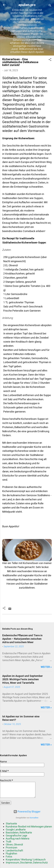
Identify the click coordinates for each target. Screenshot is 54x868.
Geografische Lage (16, 835)
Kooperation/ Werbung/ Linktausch (26, 859)
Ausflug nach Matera (17, 838)
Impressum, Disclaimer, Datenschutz (27, 862)
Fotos (9, 856)
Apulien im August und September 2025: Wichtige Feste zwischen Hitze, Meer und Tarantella (22, 679)
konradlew (34, 818)
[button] (50, 60)
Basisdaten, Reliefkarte (19, 832)
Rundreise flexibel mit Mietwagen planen (29, 826)
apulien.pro (27, 5)
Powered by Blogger (28, 811)
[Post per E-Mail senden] (10, 609)
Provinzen (11, 847)
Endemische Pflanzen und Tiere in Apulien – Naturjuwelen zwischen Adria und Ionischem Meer (22, 639)
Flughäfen (11, 853)
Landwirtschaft (14, 850)
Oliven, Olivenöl (14, 844)
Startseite (11, 823)
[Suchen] (50, 5)
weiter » (46, 666)
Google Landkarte (16, 829)
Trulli (8, 841)
